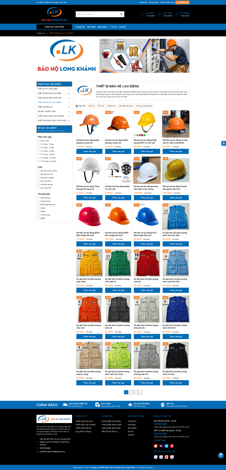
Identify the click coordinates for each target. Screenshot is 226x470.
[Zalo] (156, 457)
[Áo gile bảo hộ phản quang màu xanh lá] (118, 262)
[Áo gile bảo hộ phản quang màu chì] (118, 309)
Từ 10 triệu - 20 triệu (48, 158)
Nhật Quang (45, 198)
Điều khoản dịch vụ (110, 431)
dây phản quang (47, 178)
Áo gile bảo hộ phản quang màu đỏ (146, 280)
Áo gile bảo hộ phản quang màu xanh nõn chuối (117, 372)
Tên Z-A (101, 106)
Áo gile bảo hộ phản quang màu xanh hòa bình (175, 280)
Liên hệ (122, 27)
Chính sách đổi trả (83, 428)
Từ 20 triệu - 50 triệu (48, 161)
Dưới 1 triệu (44, 141)
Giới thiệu (91, 27)
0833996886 (183, 2)
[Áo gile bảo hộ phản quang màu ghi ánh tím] (147, 355)
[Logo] (54, 14)
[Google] (172, 457)
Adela (42, 218)
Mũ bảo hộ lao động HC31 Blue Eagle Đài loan (145, 234)
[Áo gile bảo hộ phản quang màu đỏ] (147, 262)
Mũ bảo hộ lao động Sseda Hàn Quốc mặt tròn (175, 187)
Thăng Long (45, 215)
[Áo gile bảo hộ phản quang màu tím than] (175, 355)
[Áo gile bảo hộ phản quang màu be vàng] (89, 355)
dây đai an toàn (46, 174)
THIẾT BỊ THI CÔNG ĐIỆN (47, 89)
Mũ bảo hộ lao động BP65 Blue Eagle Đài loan (88, 234)
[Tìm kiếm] (121, 14)
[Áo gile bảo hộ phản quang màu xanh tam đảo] (175, 216)
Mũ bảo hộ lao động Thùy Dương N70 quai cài (87, 187)
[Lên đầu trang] (221, 448)
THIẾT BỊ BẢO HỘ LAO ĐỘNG (49, 102)
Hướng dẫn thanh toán (111, 424)
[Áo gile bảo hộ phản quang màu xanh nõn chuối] (118, 355)
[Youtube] (166, 457)
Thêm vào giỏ (89, 151)
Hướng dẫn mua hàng (111, 421)
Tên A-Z (91, 106)
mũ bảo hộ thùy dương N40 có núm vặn (117, 187)
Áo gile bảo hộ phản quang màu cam (88, 326)
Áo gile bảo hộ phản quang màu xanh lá (117, 280)
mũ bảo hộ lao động (48, 171)
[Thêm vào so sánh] (100, 117)
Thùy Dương (45, 201)
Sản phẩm (102, 27)
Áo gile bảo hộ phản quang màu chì (117, 326)
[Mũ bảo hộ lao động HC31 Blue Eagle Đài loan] (147, 216)
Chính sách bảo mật (84, 421)
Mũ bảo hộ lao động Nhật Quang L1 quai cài (116, 141)
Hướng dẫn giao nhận (111, 428)
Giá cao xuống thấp (144, 106)
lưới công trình (45, 188)
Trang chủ (80, 27)
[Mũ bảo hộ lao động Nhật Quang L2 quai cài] (89, 124)
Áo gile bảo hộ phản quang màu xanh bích (175, 326)
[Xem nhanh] (100, 121)
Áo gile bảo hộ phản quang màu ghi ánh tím (146, 372)
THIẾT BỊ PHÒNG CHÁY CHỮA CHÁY (52, 120)
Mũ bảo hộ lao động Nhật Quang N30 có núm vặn (145, 141)
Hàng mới (111, 106)
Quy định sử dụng (83, 431)
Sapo (150, 467)
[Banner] (113, 56)
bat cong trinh (45, 181)
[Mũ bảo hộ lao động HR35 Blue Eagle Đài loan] (118, 216)
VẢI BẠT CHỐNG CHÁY (47, 111)
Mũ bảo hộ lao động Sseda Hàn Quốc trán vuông (146, 187)
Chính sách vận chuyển (85, 424)
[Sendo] (172, 446)
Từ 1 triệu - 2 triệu (47, 144)
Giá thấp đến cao (126, 106)
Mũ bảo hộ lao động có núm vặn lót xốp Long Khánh (175, 141)
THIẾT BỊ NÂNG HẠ (45, 107)
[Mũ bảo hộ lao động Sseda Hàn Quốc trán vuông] (147, 170)
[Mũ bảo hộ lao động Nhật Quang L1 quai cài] (118, 124)
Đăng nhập (153, 2)
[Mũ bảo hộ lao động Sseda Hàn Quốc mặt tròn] (175, 170)
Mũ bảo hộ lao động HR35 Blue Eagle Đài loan (116, 234)
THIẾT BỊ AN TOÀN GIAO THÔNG (51, 116)
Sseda (42, 208)
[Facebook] (161, 457)
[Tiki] (166, 446)
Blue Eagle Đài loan (48, 205)
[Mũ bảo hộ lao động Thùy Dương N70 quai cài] (89, 170)
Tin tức (114, 27)
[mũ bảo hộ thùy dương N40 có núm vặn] (118, 170)
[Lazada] (161, 446)
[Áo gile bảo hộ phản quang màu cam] (89, 309)
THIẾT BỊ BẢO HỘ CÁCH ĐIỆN (49, 93)
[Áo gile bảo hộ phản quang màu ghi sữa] (147, 309)
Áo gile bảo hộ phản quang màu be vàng (88, 372)
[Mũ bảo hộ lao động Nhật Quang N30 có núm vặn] (147, 124)
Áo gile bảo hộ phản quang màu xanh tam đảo (175, 234)
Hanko (43, 211)
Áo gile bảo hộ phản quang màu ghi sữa (146, 326)
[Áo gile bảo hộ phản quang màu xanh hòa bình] (175, 262)
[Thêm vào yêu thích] (100, 112)
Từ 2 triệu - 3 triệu (47, 148)
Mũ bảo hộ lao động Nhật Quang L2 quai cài (87, 141)
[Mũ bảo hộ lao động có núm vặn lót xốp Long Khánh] (175, 124)
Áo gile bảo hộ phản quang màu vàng (88, 280)
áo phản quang (46, 184)
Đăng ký (143, 2)
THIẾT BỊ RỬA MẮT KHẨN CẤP (50, 98)
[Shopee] (156, 446)
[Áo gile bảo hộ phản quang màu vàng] (89, 262)
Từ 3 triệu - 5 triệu (47, 151)
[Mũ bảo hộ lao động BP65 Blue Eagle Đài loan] (89, 216)
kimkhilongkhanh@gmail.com (52, 451)
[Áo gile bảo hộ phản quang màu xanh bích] (175, 309)
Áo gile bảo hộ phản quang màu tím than (175, 372)
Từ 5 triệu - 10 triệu (47, 154)
